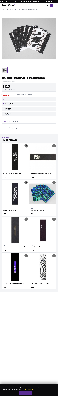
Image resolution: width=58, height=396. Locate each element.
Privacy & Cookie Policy (28, 389)
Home (4, 9)
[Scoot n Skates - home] (8, 5)
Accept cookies (25, 393)
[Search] (48, 5)
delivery (16, 121)
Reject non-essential (9, 393)
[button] (29, 38)
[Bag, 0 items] (51, 5)
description (6, 121)
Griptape (9, 9)
